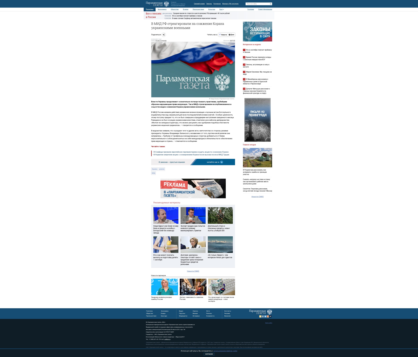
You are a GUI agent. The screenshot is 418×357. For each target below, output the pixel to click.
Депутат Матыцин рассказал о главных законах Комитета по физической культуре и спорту (256, 91)
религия (161, 169)
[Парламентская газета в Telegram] (265, 316)
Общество (175, 9)
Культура (211, 9)
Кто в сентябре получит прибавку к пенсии (183, 16)
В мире (185, 9)
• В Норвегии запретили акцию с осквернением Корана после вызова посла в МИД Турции (191, 155)
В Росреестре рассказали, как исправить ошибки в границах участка (255, 172)
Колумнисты (210, 316)
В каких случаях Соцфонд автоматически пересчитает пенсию (190, 18)
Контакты (227, 311)
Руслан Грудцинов (160, 40)
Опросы (195, 311)
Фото (208, 311)
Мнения (195, 313)
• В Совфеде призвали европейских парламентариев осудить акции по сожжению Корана (190, 152)
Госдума (250, 9)
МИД (153, 173)
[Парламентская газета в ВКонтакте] (263, 316)
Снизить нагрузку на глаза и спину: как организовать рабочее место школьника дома (256, 181)
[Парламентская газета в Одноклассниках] (268, 316)
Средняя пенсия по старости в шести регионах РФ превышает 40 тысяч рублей (196, 13)
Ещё (221, 9)
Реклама (227, 313)
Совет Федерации (265, 9)
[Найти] (270, 4)
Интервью (196, 316)
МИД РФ (232, 40)
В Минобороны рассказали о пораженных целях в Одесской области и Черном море (255, 81)
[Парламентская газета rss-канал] (260, 316)
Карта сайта (268, 323)
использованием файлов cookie (225, 351)
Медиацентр (183, 316)
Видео (181, 311)
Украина (154, 169)
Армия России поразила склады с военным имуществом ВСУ (257, 58)
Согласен (209, 354)
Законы (209, 4)
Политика (149, 9)
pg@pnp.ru (167, 339)
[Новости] (223, 34)
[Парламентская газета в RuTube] (270, 316)
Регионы (209, 313)
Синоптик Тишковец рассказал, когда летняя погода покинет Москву (257, 190)
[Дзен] (231, 34)
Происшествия (198, 9)
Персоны (182, 313)
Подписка (217, 4)
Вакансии (227, 316)
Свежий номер (199, 4)
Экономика (162, 9)
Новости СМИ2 (193, 271)
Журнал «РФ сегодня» (230, 4)
